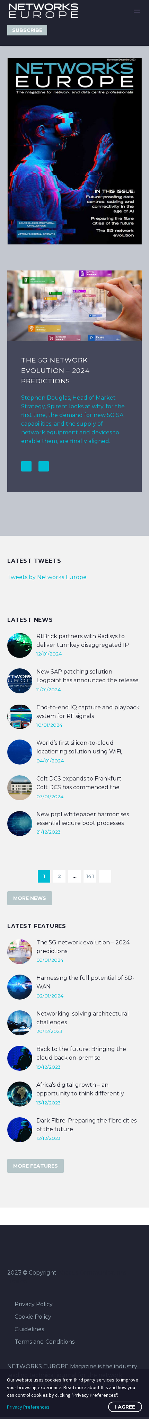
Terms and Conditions (44, 1341)
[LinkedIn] (68, 30)
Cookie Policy (33, 1316)
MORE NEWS (29, 898)
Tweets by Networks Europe (47, 577)
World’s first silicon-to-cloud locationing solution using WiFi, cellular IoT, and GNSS (79, 751)
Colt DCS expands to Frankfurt (79, 778)
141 (90, 876)
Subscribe (27, 30)
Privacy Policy (34, 1304)
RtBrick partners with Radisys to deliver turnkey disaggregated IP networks (82, 645)
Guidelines (29, 1329)
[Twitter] (58, 30)
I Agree (125, 1407)
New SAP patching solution (74, 671)
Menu (137, 11)
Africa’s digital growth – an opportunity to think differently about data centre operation (80, 1093)
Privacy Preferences (28, 1407)
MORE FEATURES (35, 1166)
